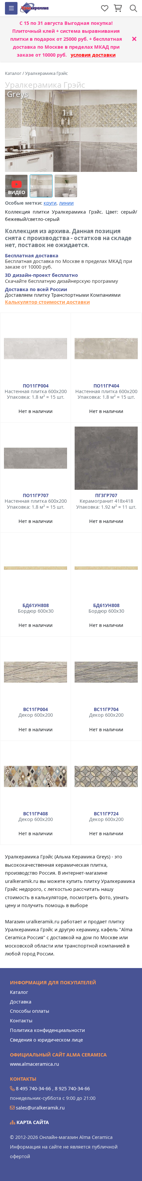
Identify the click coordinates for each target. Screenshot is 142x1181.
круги (50, 203)
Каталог (19, 992)
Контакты (21, 1020)
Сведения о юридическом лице (46, 1040)
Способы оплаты (29, 1011)
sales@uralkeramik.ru (40, 1107)
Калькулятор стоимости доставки (47, 302)
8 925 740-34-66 (72, 1088)
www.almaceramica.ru (34, 1064)
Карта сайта (32, 1122)
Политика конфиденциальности (47, 1030)
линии (66, 203)
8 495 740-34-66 (33, 1088)
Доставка (20, 1002)
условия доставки (93, 55)
